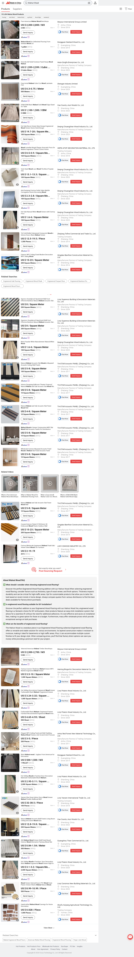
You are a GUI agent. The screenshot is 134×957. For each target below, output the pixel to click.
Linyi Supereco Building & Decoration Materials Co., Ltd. (76, 300)
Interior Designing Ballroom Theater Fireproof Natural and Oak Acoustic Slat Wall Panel (38, 385)
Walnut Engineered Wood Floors (14, 940)
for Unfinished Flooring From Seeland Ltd (35, 42)
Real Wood (19, 281)
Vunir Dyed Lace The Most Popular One (37, 170)
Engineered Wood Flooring (62, 940)
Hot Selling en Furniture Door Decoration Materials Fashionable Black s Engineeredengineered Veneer (37, 777)
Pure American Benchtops (35, 21)
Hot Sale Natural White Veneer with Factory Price (38, 212)
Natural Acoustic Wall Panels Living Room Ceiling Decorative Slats (38, 819)
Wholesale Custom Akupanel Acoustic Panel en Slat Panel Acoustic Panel (36, 450)
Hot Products (20, 946)
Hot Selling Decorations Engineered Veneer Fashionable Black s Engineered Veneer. (38, 691)
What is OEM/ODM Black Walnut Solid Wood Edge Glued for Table (68, 496)
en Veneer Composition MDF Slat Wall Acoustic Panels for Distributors (37, 428)
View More (48, 928)
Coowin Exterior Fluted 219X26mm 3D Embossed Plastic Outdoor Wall (34, 525)
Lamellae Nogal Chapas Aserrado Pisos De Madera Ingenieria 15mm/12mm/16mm (38, 148)
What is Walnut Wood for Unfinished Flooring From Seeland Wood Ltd (29, 496)
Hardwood (46, 17)
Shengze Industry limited (67, 83)
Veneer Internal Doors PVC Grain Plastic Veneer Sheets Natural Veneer (36, 884)
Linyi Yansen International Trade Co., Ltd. (73, 798)
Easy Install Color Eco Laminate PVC (36, 84)
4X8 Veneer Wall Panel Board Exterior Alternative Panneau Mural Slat (36, 841)
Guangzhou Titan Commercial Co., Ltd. (73, 840)
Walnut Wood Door (86, 281)
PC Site (72, 946)
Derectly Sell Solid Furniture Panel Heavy (37, 63)
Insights (79, 946)
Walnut (31, 281)
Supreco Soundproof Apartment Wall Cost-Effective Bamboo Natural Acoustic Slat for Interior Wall (37, 300)
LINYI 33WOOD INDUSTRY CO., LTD (71, 546)
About (33, 949)
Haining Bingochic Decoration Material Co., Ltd (76, 669)
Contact (64, 949)
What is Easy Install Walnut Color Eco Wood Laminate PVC (49, 496)
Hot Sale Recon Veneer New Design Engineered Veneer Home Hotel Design (37, 127)
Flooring (4, 17)
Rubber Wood (21, 17)
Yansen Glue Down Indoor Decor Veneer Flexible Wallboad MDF (37, 798)
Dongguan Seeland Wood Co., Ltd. (71, 42)
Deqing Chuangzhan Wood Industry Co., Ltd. (75, 126)
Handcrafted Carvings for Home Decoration (37, 905)
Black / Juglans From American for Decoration (37, 755)
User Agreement (42, 949)
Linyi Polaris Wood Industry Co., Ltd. (71, 690)
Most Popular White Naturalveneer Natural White (37, 342)
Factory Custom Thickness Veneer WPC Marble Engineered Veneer (37, 670)
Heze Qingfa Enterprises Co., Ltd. (70, 62)
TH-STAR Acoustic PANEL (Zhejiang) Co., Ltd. (75, 363)
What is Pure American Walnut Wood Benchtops (9, 496)
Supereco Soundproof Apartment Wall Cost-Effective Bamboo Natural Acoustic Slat (37, 321)
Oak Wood (7, 281)
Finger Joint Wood (79, 940)
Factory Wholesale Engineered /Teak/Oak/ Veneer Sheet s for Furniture (38, 546)
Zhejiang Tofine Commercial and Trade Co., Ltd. (76, 233)
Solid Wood (12, 17)
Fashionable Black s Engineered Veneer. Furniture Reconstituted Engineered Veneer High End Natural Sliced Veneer (38, 712)
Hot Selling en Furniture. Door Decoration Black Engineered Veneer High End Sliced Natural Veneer (37, 862)
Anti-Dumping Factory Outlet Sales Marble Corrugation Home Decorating (35, 191)
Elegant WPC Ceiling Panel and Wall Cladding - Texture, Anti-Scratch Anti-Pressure (38, 734)
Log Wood (29, 17)
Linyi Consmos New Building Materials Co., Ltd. (76, 883)
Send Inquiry (28, 32)
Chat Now (64, 32)
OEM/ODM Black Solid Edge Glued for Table (38, 105)
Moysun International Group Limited (72, 22)
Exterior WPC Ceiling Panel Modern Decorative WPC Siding (37, 255)
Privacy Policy (55, 949)
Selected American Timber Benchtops (36, 649)
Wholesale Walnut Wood (47, 281)
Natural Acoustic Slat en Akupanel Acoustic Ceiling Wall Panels (37, 364)
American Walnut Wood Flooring (39, 940)
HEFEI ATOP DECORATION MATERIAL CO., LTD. (76, 148)
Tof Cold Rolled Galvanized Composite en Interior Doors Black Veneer (37, 234)
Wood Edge (38, 17)
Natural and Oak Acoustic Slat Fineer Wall (36, 407)
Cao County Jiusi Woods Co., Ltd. (70, 105)
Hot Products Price (33, 946)
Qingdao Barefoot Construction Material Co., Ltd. (75, 256)
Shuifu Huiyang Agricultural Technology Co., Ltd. (75, 906)
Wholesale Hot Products (50, 946)
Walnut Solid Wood (67, 281)
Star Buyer (64, 946)
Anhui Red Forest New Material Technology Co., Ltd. (76, 734)
